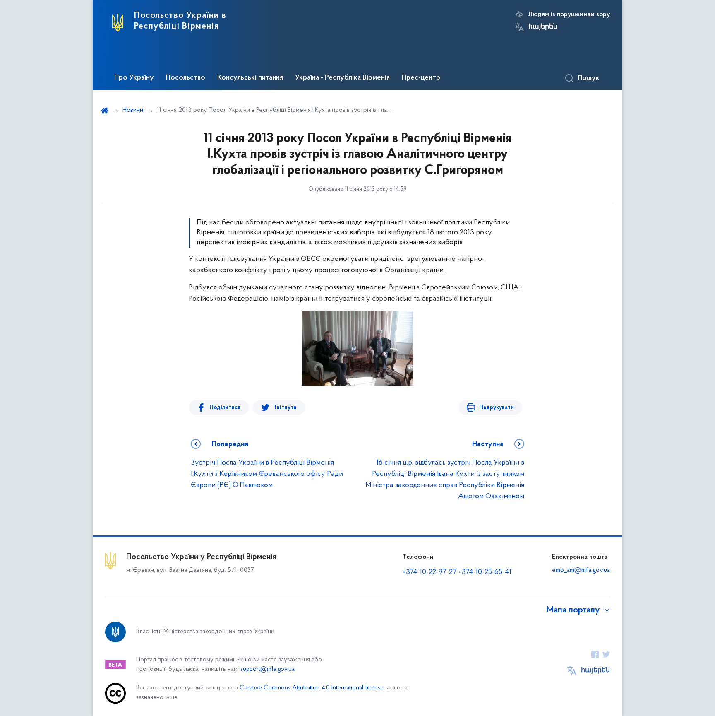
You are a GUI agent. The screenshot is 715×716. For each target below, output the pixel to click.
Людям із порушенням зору (569, 14)
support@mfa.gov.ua (267, 669)
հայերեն (542, 27)
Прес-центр (421, 78)
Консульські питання (250, 78)
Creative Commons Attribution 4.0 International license (312, 688)
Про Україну (134, 78)
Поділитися (224, 408)
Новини (132, 110)
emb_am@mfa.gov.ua (581, 570)
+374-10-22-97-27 (430, 572)
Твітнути (285, 408)
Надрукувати (496, 408)
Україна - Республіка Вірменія (342, 78)
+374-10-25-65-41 (484, 572)
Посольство (185, 78)
